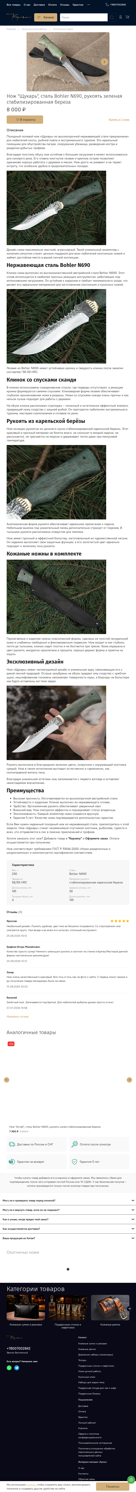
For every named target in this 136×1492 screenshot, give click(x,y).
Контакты (83, 1473)
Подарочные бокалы (89, 1393)
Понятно (112, 1486)
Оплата (52, 4)
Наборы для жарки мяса (91, 1382)
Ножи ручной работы (34, 29)
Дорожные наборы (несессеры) (95, 1354)
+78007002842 (118, 4)
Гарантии (78, 4)
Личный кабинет (87, 1422)
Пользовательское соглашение (95, 1442)
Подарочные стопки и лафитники (68, 1326)
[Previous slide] (31, 61)
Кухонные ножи (86, 1376)
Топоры (82, 1360)
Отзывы (64, 4)
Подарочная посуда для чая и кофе (97, 1387)
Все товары (13, 4)
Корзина (82, 1428)
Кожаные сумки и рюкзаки (26, 1324)
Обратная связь (86, 1479)
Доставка (39, 4)
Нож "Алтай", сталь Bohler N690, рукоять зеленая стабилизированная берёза (56, 1126)
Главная (11, 29)
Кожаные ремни (110, 1324)
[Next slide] (104, 61)
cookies (31, 1484)
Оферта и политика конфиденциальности (90, 1435)
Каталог (49, 17)
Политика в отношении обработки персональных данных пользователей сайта (96, 1452)
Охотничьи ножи (63, 29)
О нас (27, 4)
